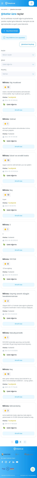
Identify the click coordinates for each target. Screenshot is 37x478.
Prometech (33, 475)
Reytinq (3, 70)
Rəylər (3, 51)
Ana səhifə (4, 9)
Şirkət (3, 60)
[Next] (24, 441)
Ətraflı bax (18, 110)
